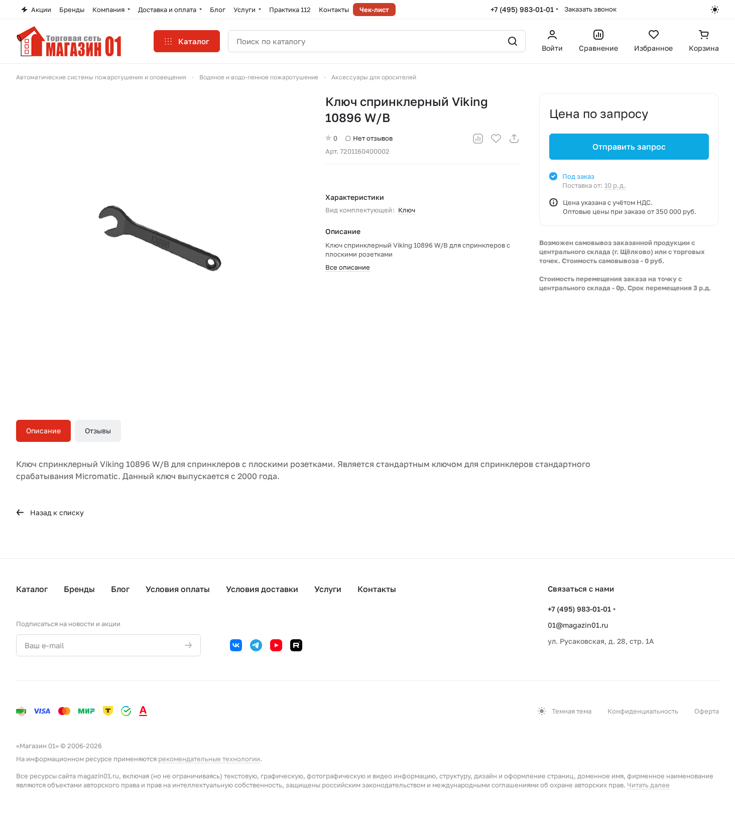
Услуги (327, 589)
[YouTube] (276, 645)
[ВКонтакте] (236, 645)
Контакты (376, 589)
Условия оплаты (178, 589)
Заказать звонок (590, 9)
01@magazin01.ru (578, 625)
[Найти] (512, 41)
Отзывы (98, 430)
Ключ (406, 210)
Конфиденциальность (642, 711)
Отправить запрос (629, 147)
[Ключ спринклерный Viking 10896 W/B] (160, 238)
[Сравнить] (478, 139)
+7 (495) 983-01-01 (522, 9)
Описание (43, 430)
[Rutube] (296, 645)
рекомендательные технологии (209, 759)
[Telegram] (256, 645)
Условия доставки (262, 589)
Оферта (706, 711)
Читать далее (648, 785)
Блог (120, 589)
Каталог (32, 589)
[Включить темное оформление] (715, 10)
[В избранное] (496, 139)
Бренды (79, 589)
